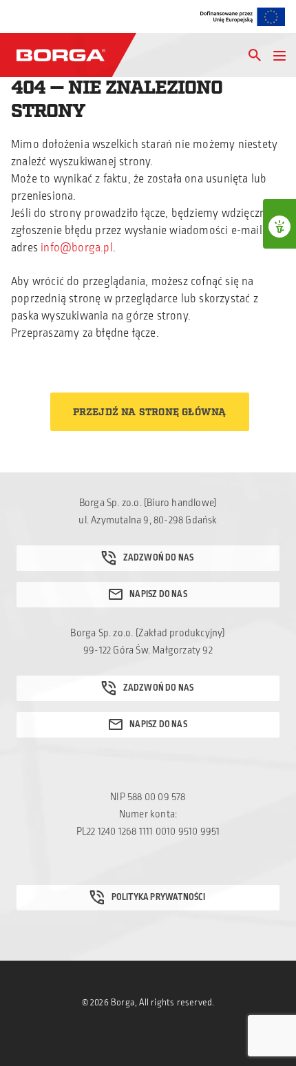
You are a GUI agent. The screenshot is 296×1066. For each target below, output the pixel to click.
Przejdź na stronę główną (149, 412)
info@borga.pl (77, 248)
